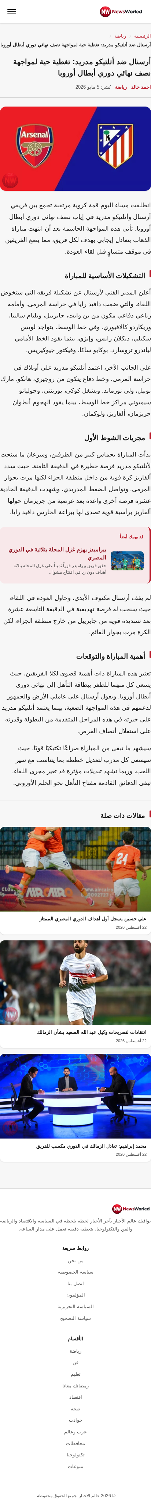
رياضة (120, 36)
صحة (75, 1408)
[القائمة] (11, 11)
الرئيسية (142, 36)
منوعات (75, 1466)
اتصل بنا (75, 1283)
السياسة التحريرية (76, 1306)
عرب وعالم (75, 1431)
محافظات (75, 1443)
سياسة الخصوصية (75, 1272)
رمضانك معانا (75, 1385)
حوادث (75, 1420)
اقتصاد (75, 1397)
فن (75, 1362)
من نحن (76, 1260)
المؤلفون (75, 1295)
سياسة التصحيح (75, 1318)
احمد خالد (141, 87)
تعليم (76, 1374)
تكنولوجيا (76, 1454)
